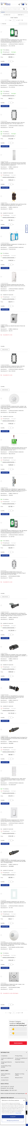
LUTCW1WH (3, 900)
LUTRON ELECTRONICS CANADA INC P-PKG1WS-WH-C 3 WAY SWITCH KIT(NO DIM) (13, 245)
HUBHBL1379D (4, 324)
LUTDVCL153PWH (5, 38)
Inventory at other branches (9, 54)
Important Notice (19, 1062)
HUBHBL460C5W (5, 612)
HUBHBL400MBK (4, 859)
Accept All (12, 1116)
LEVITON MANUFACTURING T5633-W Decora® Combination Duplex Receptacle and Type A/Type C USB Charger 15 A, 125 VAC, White (13, 573)
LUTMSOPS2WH (4, 283)
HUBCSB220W (4, 487)
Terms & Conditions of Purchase (21, 1058)
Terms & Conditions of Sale (7, 1058)
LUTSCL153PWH (4, 529)
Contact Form (4, 1080)
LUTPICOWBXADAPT (5, 777)
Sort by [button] (20, 14)
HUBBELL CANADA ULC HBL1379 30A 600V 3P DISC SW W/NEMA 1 (13, 326)
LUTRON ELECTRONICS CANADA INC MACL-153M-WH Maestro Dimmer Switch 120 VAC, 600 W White (13, 367)
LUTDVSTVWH (4, 121)
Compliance (4, 1055)
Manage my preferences (13, 1120)
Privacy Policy (18, 1055)
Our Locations (5, 1077)
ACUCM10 (3, 941)
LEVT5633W (3, 570)
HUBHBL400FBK (4, 736)
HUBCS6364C (4, 653)
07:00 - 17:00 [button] (23, 3)
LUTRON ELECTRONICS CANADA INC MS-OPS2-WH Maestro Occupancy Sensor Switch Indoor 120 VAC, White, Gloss (13, 285)
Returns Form (19, 1077)
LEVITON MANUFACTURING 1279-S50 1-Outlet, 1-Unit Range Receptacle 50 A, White (12, 985)
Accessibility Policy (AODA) (6, 1066)
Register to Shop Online (19, 1074)
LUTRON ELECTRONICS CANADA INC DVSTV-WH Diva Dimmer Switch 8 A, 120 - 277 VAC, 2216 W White (13, 123)
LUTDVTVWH (4, 818)
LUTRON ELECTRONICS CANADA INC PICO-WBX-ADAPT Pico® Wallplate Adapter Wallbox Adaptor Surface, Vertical (13, 780)
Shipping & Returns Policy (6, 1062)
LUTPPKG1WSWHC (5, 243)
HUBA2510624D (4, 161)
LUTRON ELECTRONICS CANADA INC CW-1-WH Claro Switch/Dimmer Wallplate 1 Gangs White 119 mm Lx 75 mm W (13, 903)
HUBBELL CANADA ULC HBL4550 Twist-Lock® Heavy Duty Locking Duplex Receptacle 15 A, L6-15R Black (13, 205)
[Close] (24, 1100)
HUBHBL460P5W (4, 694)
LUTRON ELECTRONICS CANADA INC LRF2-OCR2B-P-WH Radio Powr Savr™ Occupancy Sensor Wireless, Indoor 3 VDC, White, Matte (14, 407)
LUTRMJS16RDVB (5, 446)
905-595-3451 (13, 1090)
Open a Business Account (5, 1074)
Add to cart (5, 64)
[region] (13, 1111)
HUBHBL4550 (4, 203)
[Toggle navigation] (2, 4)
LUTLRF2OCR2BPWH (5, 405)
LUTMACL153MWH (5, 365)
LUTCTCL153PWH (5, 80)
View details (5, 349)
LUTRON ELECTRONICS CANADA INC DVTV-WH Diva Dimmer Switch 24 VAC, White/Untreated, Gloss (12, 820)
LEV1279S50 (3, 983)
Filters (7, 14)
